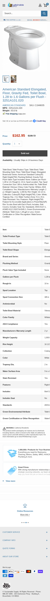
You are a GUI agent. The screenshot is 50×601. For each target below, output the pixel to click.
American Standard (14, 105)
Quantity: (7, 144)
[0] (45, 5)
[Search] (44, 13)
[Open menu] (4, 5)
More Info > (25, 515)
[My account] (40, 5)
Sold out (25, 153)
